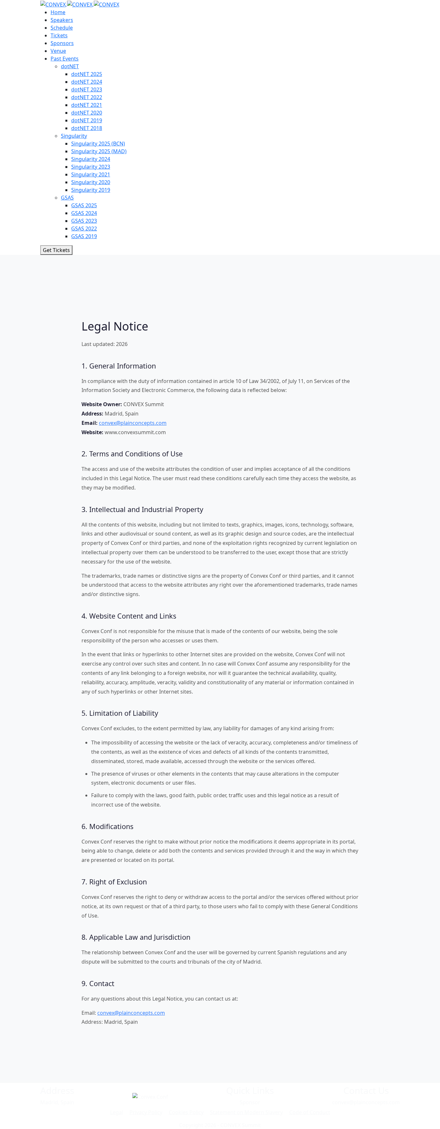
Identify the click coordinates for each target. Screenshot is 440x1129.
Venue (58, 50)
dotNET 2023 (86, 89)
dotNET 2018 (86, 128)
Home (58, 12)
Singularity (74, 135)
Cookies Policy (186, 1112)
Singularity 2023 (90, 166)
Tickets (59, 35)
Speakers (62, 19)
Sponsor (250, 1102)
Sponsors (62, 43)
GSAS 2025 (84, 205)
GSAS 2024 (84, 213)
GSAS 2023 (84, 220)
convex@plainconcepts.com (133, 422)
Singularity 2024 (90, 159)
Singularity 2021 (90, 174)
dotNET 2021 (86, 104)
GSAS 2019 (84, 236)
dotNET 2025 (86, 74)
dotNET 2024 (86, 81)
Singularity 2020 (90, 182)
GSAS (67, 197)
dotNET (70, 66)
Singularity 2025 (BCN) (98, 143)
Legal (116, 1112)
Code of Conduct (309, 1112)
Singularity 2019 (90, 189)
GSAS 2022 (84, 228)
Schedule (62, 27)
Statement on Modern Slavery (246, 1112)
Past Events (65, 58)
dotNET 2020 (86, 112)
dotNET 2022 (86, 97)
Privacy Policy (145, 1112)
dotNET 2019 (86, 120)
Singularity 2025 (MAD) (99, 151)
